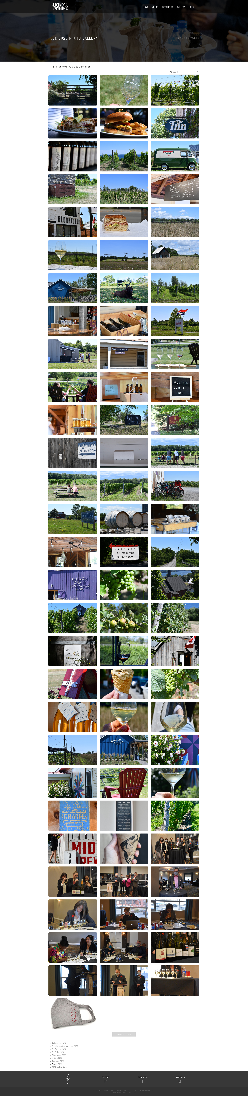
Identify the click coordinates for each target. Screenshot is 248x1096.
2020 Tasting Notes (59, 1067)
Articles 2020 (57, 1058)
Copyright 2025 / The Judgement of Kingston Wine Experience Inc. (124, 1090)
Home (146, 7)
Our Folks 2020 (58, 1052)
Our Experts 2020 (59, 1049)
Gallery (181, 7)
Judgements (167, 7)
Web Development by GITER (125, 1092)
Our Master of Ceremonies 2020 (65, 1046)
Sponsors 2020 (58, 1061)
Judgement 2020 (59, 1043)
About (155, 7)
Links (191, 7)
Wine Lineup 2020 (59, 1055)
